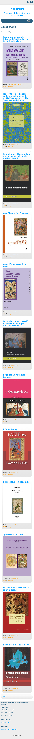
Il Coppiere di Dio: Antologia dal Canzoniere (14, 375)
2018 (4, 474)
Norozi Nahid (14, 84)
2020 (4, 367)
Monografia (10, 86)
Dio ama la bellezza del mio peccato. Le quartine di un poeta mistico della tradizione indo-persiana (16, 156)
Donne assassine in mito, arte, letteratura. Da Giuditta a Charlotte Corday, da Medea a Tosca (15, 39)
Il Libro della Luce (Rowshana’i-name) (16, 481)
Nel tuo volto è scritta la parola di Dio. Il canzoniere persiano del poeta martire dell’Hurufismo (16, 323)
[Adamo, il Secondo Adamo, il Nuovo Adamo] (17, 289)
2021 (4, 257)
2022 (4, 146)
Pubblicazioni (17, 9)
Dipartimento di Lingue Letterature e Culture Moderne (17, 14)
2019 (4, 422)
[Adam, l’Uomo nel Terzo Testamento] (17, 234)
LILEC (20, 735)
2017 (4, 527)
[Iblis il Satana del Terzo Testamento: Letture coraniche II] (17, 612)
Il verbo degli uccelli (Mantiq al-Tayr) (16, 644)
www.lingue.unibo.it (6, 722)
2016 (4, 580)
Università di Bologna (6, 32)
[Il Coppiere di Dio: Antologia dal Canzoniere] (17, 398)
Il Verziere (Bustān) (10, 429)
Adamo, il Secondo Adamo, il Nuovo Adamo (15, 265)
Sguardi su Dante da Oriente (13, 534)
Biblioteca (15, 735)
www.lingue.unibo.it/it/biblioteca (9, 729)
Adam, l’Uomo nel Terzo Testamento (15, 213)
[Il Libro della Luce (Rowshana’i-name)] (17, 503)
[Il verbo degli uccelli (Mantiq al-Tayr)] (17, 666)
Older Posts (7, 697)
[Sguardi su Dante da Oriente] (17, 556)
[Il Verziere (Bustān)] (17, 450)
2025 (4, 86)
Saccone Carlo (20, 84)
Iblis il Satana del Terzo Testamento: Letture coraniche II (16, 588)
